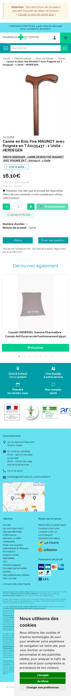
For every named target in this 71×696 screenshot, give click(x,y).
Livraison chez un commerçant (47, 533)
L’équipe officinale (12, 531)
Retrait (17, 375)
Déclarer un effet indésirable (12, 540)
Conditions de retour (49, 538)
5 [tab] (41, 356)
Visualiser (37, 347)
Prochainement (54, 206)
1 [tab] (19, 356)
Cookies (7, 571)
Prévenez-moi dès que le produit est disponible (34, 190)
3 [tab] (30, 356)
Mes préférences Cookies (16, 575)
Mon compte (9, 578)
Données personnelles (15, 568)
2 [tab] (24, 356)
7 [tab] (52, 356)
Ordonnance (9, 535)
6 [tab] (46, 356)
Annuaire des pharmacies (17, 584)
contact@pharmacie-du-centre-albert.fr (28, 477)
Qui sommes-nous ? (13, 528)
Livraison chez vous (48, 528)
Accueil (6, 58)
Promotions (9, 551)
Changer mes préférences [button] (42, 687)
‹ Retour (18, 240)
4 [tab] (35, 356)
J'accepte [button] (43, 675)
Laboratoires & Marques (15, 548)
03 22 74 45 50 (15, 470)
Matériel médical (23, 58)
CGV (5, 561)
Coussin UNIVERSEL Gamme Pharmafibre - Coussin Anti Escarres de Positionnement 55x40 (35, 334)
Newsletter (9, 558)
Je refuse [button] (42, 681)
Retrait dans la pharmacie (52, 525)
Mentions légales (12, 565)
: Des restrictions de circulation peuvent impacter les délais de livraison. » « (36, 11)
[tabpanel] (35, 313)
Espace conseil (11, 555)
